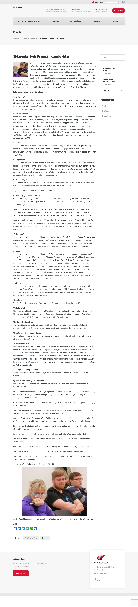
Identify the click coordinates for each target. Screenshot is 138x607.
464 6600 (119, 10)
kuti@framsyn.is (102, 573)
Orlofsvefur (99, 2)
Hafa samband (21, 573)
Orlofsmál (96, 21)
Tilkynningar (106, 116)
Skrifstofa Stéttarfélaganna (29, 21)
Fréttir (46, 538)
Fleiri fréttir (107, 90)
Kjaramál (55, 21)
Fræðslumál (115, 21)
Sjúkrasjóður (75, 21)
